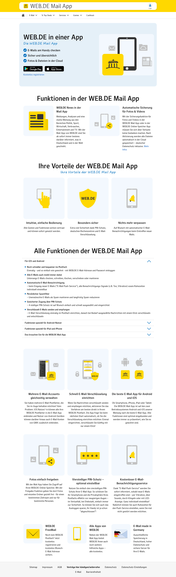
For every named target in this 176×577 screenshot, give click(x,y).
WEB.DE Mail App (51, 6)
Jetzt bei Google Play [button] (33, 69)
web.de (26, 6)
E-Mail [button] (32, 15)
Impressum (47, 567)
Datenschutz (111, 567)
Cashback (90, 15)
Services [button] (62, 15)
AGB (59, 567)
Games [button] (76, 15)
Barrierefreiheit (93, 572)
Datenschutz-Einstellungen (134, 567)
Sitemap (33, 567)
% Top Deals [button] (47, 15)
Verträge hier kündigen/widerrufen (83, 567)
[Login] (150, 5)
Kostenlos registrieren (33, 74)
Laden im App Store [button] (54, 69)
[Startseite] (23, 15)
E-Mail (78, 572)
